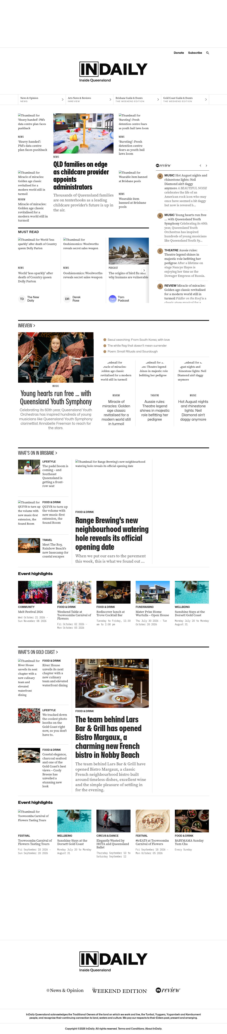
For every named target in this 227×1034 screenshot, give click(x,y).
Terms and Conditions (131, 1028)
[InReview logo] (168, 990)
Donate (179, 52)
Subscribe (195, 52)
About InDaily (153, 1028)
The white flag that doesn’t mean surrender (137, 345)
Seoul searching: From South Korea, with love (139, 339)
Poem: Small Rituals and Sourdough (133, 351)
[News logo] (65, 990)
